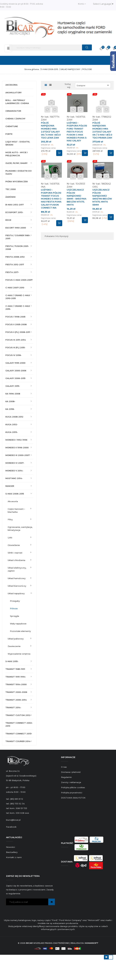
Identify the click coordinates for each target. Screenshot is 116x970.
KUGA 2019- (11, 432)
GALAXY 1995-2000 (15, 363)
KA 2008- (10, 401)
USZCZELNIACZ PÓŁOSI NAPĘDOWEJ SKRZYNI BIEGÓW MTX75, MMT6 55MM (102, 197)
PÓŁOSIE (14, 608)
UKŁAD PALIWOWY (16, 638)
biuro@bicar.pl (13, 820)
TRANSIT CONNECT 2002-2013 (19, 724)
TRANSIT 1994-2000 (16, 684)
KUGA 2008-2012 (14, 417)
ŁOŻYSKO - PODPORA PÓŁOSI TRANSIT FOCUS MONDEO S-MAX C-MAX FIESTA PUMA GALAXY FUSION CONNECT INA (51, 198)
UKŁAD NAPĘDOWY (16, 593)
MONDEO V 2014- (14, 470)
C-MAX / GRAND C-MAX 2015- (17, 307)
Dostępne (93, 85)
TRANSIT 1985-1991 (15, 669)
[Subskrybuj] (51, 901)
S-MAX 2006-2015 (14, 493)
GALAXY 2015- (12, 386)
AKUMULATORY (13, 92)
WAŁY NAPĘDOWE (18, 623)
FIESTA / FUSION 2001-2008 (17, 247)
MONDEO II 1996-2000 (17, 447)
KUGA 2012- (11, 424)
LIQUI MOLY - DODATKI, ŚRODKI (17, 143)
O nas (64, 767)
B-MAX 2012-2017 (14, 204)
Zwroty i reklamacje (71, 782)
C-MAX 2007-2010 (14, 287)
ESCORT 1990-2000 (15, 227)
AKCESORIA (11, 85)
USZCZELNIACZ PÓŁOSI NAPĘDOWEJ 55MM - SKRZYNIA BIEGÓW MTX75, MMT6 (76, 197)
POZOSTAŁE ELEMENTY (20, 631)
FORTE (8, 134)
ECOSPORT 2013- (14, 212)
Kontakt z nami (14, 857)
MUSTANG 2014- (14, 478)
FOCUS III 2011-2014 (15, 340)
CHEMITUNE (11, 126)
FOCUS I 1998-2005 (15, 316)
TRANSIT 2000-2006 (16, 692)
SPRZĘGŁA (14, 616)
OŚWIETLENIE (14, 545)
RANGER (9, 486)
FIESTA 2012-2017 (14, 264)
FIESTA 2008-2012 (15, 257)
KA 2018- (10, 409)
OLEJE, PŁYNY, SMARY (16, 163)
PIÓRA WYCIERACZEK (16, 181)
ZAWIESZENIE (14, 646)
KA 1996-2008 (12, 393)
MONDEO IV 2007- (14, 463)
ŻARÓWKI (10, 197)
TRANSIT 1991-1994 (15, 676)
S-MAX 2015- (11, 661)
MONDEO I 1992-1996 (16, 440)
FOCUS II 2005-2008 (16, 324)
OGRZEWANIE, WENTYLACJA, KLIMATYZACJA (20, 528)
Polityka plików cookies (73, 787)
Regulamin (66, 777)
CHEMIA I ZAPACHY (15, 118)
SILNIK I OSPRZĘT (15, 552)
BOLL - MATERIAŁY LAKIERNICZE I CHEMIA (17, 101)
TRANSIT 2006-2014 (16, 700)
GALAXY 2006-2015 (15, 378)
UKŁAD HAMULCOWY (17, 578)
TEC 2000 (10, 189)
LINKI (10, 537)
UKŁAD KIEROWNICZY (17, 586)
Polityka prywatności (71, 792)
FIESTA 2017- (12, 272)
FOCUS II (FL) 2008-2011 (17, 332)
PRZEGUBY (15, 601)
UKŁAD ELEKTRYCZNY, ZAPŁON (17, 569)
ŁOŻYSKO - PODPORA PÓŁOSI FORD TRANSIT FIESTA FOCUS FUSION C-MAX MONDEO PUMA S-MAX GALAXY (77, 131)
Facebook (11, 827)
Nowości (10, 847)
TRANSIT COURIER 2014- (18, 741)
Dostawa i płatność (71, 772)
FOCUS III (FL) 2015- (15, 347)
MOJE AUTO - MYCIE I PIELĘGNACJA (16, 154)
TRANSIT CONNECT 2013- (18, 733)
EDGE (8, 220)
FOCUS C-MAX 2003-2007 (19, 280)
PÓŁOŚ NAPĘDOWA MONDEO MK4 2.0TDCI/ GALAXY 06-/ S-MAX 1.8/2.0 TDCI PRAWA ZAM (102, 130)
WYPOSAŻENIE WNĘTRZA (19, 654)
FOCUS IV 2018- (13, 355)
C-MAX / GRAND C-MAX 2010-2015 (17, 296)
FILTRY (10, 519)
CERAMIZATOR (13, 111)
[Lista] (50, 85)
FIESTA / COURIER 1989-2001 (17, 237)
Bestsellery (12, 852)
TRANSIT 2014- (13, 707)
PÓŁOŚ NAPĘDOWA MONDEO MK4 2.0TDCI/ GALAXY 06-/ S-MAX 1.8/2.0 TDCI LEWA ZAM (51, 130)
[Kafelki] (46, 85)
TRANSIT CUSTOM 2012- (18, 715)
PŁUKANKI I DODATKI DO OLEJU (18, 172)
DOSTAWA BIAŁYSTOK (73, 797)
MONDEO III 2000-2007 (17, 455)
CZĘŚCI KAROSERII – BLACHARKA (16, 510)
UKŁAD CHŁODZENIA (16, 560)
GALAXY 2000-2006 (15, 370)
